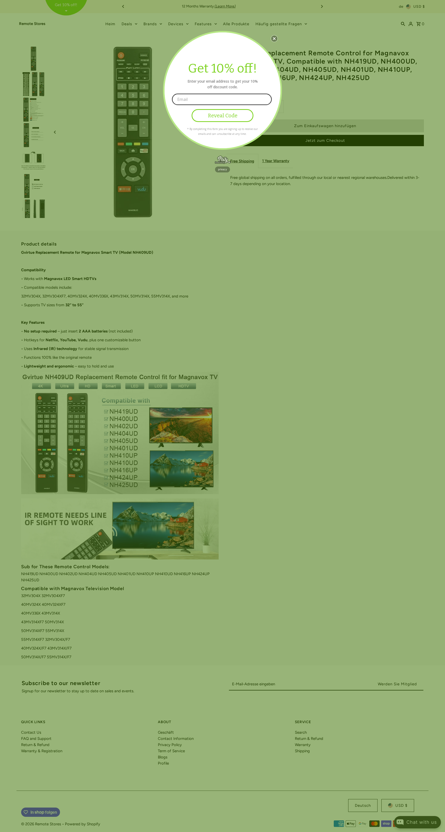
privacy (222, 169)
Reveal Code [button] (222, 115)
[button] (274, 39)
